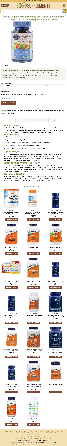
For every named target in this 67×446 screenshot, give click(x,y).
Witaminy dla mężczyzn (24, 110)
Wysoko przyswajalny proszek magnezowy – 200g (11, 212)
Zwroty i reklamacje (16, 431)
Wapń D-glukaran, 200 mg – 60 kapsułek (11, 316)
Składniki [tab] (44, 120)
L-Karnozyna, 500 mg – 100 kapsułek (33, 282)
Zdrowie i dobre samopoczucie (54, 110)
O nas (32, 431)
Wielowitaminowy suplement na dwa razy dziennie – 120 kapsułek (55, 351)
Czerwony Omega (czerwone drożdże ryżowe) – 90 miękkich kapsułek (33, 386)
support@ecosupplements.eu (41, 440)
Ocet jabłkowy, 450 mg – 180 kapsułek (33, 351)
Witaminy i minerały (38, 110)
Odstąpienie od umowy (50, 432)
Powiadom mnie (8, 103)
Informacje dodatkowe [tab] (31, 120)
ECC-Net (57, 442)
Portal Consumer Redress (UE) (29, 442)
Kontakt (37, 431)
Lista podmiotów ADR (40, 442)
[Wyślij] (64, 11)
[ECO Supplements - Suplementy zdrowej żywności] (33, 5)
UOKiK (46, 442)
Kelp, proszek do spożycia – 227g (55, 247)
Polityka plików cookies (17, 432)
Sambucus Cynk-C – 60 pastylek (11, 420)
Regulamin (27, 431)
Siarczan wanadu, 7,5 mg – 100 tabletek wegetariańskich (55, 282)
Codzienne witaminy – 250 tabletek (33, 315)
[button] (5, 5)
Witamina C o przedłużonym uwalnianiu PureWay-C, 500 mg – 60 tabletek (33, 213)
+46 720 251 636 (24, 440)
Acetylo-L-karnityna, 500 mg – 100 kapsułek (11, 248)
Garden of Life (10, 113)
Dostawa (6, 431)
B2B (42, 431)
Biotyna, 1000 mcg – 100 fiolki (55, 384)
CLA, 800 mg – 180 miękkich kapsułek (11, 351)
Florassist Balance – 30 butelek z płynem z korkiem (11, 385)
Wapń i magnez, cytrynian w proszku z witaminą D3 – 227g (33, 248)
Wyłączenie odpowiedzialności (53, 431)
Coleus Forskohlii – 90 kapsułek (33, 420)
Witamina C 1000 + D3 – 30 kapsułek (11, 282)
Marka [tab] (19, 120)
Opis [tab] (12, 120)
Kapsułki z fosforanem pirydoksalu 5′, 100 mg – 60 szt (55, 212)
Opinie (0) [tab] (53, 120)
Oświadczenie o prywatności (34, 432)
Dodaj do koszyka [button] (11, 219)
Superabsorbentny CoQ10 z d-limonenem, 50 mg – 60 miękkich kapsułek (55, 317)
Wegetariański (12, 110)
